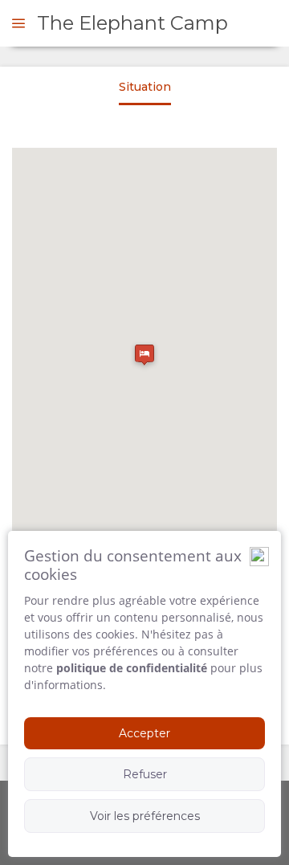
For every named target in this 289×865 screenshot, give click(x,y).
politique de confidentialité (131, 667)
